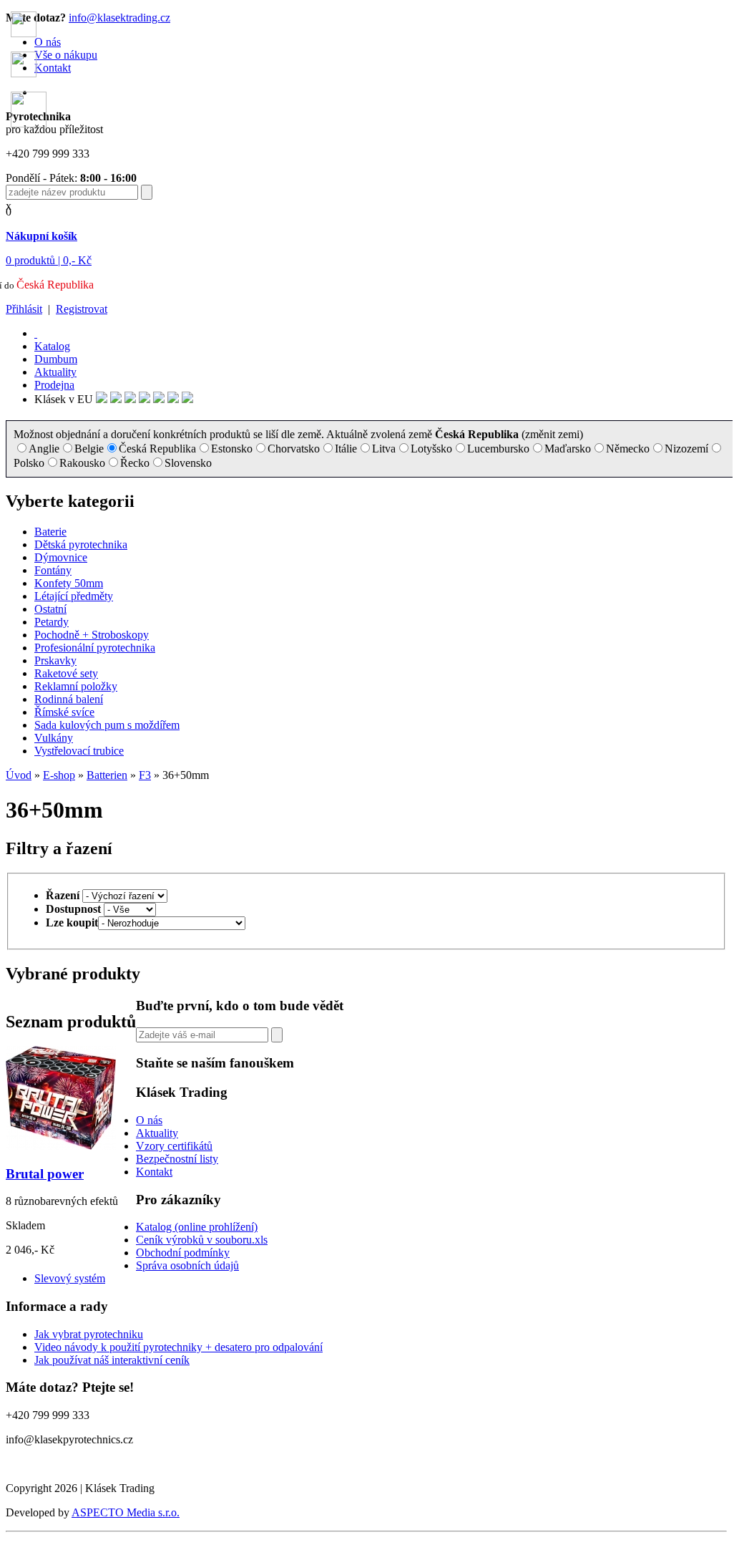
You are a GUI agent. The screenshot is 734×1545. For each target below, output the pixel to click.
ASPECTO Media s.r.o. (126, 1512)
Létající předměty (73, 596)
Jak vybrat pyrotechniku (88, 1334)
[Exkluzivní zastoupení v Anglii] (101, 399)
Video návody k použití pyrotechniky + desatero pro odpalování (178, 1347)
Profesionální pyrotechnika (94, 647)
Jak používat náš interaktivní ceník (112, 1360)
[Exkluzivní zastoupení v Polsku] (144, 399)
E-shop (59, 775)
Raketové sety (66, 673)
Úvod (18, 775)
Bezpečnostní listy (177, 1159)
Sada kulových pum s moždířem (107, 725)
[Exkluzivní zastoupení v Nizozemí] (130, 399)
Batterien (107, 775)
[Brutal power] (61, 1146)
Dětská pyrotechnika (80, 544)
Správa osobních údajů (187, 1265)
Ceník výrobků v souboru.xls (202, 1240)
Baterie (50, 532)
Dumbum (55, 359)
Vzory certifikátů (174, 1146)
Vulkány (53, 738)
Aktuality (55, 372)
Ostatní (50, 609)
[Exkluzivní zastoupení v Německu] (116, 399)
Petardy (51, 622)
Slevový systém (69, 1278)
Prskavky (55, 660)
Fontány (53, 570)
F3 (145, 775)
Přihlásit (24, 309)
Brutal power (45, 1173)
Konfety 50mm (68, 583)
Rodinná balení (68, 699)
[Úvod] (35, 333)
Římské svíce (64, 712)
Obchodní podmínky (183, 1252)
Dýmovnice (60, 557)
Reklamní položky (75, 686)
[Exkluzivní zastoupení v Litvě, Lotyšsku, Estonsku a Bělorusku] (159, 399)
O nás (149, 1120)
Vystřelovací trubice (79, 751)
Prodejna (54, 385)
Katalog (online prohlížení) (197, 1227)
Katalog (52, 346)
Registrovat (81, 309)
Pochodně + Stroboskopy (91, 635)
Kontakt (154, 1172)
